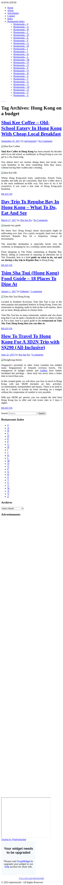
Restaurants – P (20, 68)
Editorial (24, 291)
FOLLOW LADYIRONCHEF (31, 878)
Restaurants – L (21, 57)
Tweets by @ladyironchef (13, 839)
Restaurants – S (20, 76)
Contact (11, 16)
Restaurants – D (21, 35)
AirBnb (43, 370)
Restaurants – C (21, 32)
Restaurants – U (21, 81)
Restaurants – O (21, 65)
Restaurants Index (16, 21)
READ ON (6, 194)
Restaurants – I (20, 48)
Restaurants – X (21, 90)
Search (4, 413)
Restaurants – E (21, 38)
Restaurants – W (21, 87)
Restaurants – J (20, 51)
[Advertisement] (13, 564)
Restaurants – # (20, 24)
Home (10, 7)
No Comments (45, 141)
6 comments (37, 354)
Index (10, 18)
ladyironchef (30, 141)
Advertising (13, 13)
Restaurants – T (21, 79)
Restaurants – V (21, 84)
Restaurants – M (21, 59)
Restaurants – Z (21, 95)
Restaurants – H (21, 46)
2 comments (36, 291)
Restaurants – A (21, 27)
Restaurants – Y (21, 92)
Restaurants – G (21, 43)
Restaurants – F (20, 40)
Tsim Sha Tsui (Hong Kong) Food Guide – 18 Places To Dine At (30, 278)
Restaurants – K (21, 54)
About (10, 10)
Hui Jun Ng (26, 220)
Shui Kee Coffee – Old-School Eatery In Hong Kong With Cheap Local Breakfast (31, 128)
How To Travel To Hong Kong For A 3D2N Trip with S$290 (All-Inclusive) (30, 341)
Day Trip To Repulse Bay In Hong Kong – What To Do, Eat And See (30, 207)
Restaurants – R (21, 73)
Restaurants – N (21, 62)
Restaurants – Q (21, 70)
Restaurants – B (21, 29)
